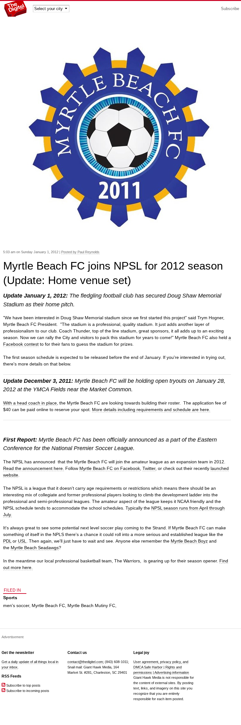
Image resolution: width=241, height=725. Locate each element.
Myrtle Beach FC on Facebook (109, 468)
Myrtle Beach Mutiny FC (91, 605)
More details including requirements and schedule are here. (151, 409)
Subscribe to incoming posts (27, 691)
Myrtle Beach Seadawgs (35, 547)
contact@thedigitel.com (85, 662)
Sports (10, 597)
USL (22, 541)
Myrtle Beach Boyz (189, 541)
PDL (7, 541)
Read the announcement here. (33, 468)
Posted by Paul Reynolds (80, 252)
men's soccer (16, 605)
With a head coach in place (30, 402)
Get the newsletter (18, 652)
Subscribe (230, 9)
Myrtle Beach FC (48, 605)
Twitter (148, 468)
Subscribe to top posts (22, 685)
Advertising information (171, 672)
